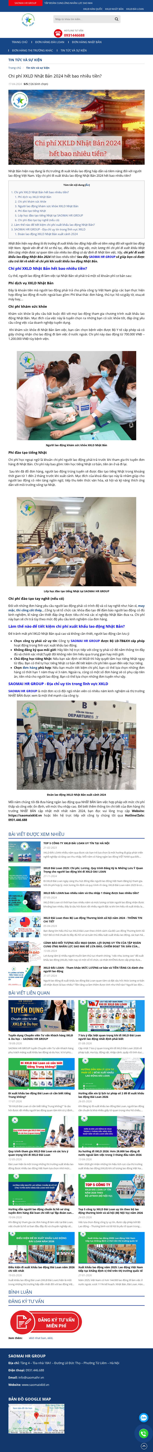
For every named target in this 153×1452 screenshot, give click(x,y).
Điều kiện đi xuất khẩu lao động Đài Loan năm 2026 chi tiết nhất (41, 1268)
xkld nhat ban (37, 1338)
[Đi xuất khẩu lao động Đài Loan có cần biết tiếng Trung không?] (42, 1090)
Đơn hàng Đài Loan (49, 42)
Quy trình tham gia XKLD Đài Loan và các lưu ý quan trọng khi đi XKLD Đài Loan (38, 1153)
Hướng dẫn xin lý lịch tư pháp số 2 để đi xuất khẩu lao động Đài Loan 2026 (111, 1095)
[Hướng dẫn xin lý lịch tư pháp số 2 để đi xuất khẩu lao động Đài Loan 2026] (112, 1090)
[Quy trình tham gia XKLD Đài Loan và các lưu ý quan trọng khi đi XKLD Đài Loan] (42, 1148)
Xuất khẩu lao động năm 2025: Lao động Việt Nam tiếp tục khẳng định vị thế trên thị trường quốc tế (110, 1268)
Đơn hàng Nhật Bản (87, 42)
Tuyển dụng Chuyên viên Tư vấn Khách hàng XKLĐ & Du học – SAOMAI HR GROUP (40, 1037)
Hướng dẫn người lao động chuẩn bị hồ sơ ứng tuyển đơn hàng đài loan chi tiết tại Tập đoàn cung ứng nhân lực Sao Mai (40, 1211)
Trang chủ (19, 42)
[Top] (144, 1449)
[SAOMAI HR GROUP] (28, 20)
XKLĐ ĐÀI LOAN (135, 9)
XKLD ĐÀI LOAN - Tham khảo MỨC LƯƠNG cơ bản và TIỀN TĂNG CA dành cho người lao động (93, 969)
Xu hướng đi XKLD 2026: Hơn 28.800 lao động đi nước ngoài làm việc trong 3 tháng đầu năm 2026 (110, 1153)
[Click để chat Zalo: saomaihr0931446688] (143, 1417)
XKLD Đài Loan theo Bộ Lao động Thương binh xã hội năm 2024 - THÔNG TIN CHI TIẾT (92, 919)
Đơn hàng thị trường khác (32, 50)
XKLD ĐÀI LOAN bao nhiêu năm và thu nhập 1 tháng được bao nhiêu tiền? (91, 893)
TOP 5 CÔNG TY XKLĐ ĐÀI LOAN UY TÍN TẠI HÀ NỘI (76, 843)
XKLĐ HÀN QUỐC (92, 9)
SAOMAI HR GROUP (25, 3)
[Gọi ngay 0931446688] (143, 1433)
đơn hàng (30, 668)
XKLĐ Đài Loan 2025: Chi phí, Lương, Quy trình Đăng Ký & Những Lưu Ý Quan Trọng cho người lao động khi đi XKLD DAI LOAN (93, 869)
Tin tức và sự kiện (74, 50)
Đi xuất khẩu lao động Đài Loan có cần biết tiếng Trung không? (39, 1095)
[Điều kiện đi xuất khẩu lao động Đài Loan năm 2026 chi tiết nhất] (42, 1264)
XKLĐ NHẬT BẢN (114, 9)
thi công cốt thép (29, 610)
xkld (49, 1338)
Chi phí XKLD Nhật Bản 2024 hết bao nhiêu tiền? (55, 76)
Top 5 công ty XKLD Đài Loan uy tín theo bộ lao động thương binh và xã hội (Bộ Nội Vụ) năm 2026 (110, 1211)
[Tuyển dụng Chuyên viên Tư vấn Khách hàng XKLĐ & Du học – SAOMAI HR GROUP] (42, 1032)
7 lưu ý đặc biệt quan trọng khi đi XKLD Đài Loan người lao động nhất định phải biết (109, 1037)
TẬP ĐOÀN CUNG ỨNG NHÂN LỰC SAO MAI (68, 3)
